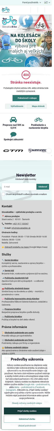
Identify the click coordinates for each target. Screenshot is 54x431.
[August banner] (26, 41)
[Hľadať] (34, 10)
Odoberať (42, 187)
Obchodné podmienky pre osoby (19, 332)
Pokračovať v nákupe (27, 98)
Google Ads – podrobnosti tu (37, 384)
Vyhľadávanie (16, 106)
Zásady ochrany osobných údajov (27, 403)
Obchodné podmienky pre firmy (19, 340)
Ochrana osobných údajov (16, 347)
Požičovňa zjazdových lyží (16, 278)
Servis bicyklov (11, 260)
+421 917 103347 (21, 224)
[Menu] (48, 10)
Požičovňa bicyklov (13, 316)
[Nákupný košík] (41, 10)
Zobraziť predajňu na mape (17, 247)
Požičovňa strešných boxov (17, 288)
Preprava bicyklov (13, 309)
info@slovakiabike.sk (21, 228)
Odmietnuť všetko (27, 419)
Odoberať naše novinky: (25, 179)
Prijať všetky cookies (27, 411)
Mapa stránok (38, 106)
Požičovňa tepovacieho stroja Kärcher (22, 299)
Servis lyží (9, 270)
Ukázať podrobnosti (27, 425)
